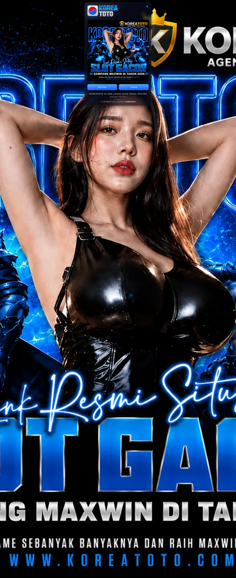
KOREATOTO (131, 102)
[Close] (147, 6)
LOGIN (134, 87)
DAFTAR (102, 87)
